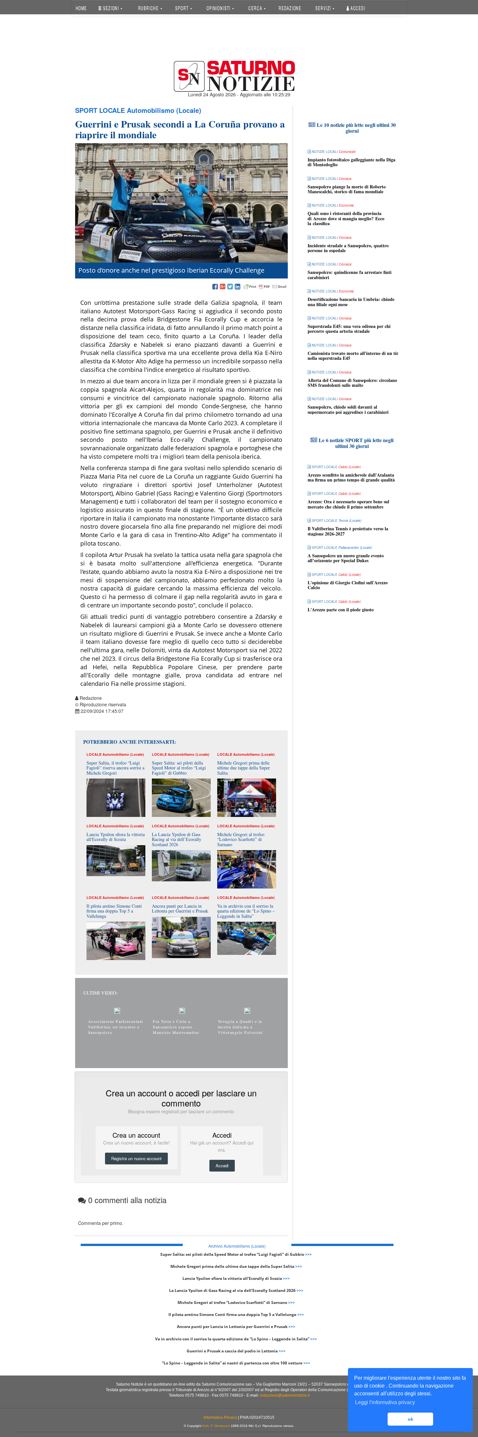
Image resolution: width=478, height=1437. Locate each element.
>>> (308, 1254)
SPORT (182, 8)
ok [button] (410, 1419)
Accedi (357, 8)
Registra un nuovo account (136, 1158)
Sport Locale (100, 110)
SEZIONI (111, 8)
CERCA (255, 8)
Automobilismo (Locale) (164, 110)
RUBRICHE (149, 8)
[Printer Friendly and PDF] (265, 287)
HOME (81, 8)
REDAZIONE (290, 8)
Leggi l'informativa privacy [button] (385, 1402)
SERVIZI (323, 8)
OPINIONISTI (219, 8)
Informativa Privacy (220, 1417)
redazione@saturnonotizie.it (285, 1395)
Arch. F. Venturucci (216, 1426)
